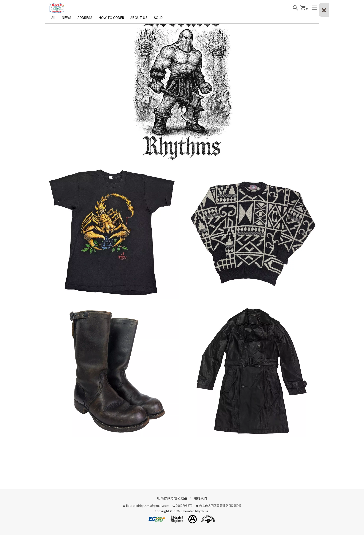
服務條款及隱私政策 (172, 498)
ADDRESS (85, 17)
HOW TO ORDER (111, 17)
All (53, 17)
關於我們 (200, 498)
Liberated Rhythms (194, 511)
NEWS (66, 17)
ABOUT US (138, 17)
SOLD (158, 17)
